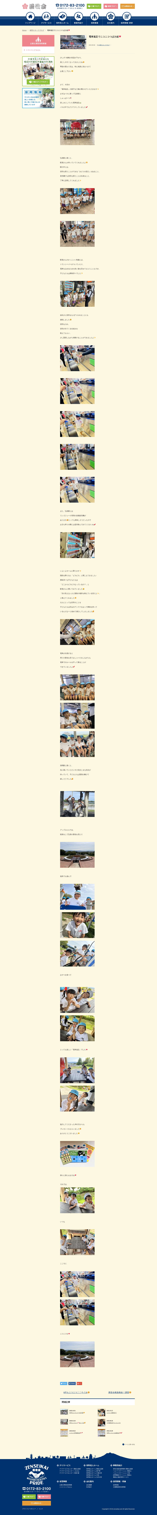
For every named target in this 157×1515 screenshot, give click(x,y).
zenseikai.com (117, 1509)
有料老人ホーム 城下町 (93, 1471)
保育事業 (95, 19)
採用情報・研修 (127, 19)
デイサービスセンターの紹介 (46, 19)
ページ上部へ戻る (130, 1444)
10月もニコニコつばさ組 (76, 1412)
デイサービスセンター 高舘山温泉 (70, 1469)
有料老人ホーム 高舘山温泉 (94, 1469)
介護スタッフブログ (94, 6)
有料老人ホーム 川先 (92, 1475)
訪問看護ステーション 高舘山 (122, 1475)
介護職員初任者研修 (119, 1487)
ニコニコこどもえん (33, 50)
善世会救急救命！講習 (118, 1392)
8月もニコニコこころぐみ (75, 1392)
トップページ (30, 19)
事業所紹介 (78, 19)
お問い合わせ (127, 6)
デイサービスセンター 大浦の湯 (69, 1473)
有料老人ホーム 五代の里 (94, 1477)
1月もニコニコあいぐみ (76, 1423)
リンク (41, 1509)
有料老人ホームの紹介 (62, 19)
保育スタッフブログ (111, 6)
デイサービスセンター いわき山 (69, 1471)
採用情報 (116, 1485)
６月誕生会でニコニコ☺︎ (114, 1423)
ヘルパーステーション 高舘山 (122, 1471)
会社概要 (89, 1485)
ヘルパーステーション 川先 (121, 1473)
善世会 (34, 6)
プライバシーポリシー (29, 1509)
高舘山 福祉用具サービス (121, 1477)
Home (24, 30)
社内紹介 (89, 1487)
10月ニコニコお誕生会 (113, 1433)
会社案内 (111, 19)
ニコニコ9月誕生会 (74, 1433)
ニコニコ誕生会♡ (112, 1412)
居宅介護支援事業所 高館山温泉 (123, 1469)
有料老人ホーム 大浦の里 (94, 1473)
